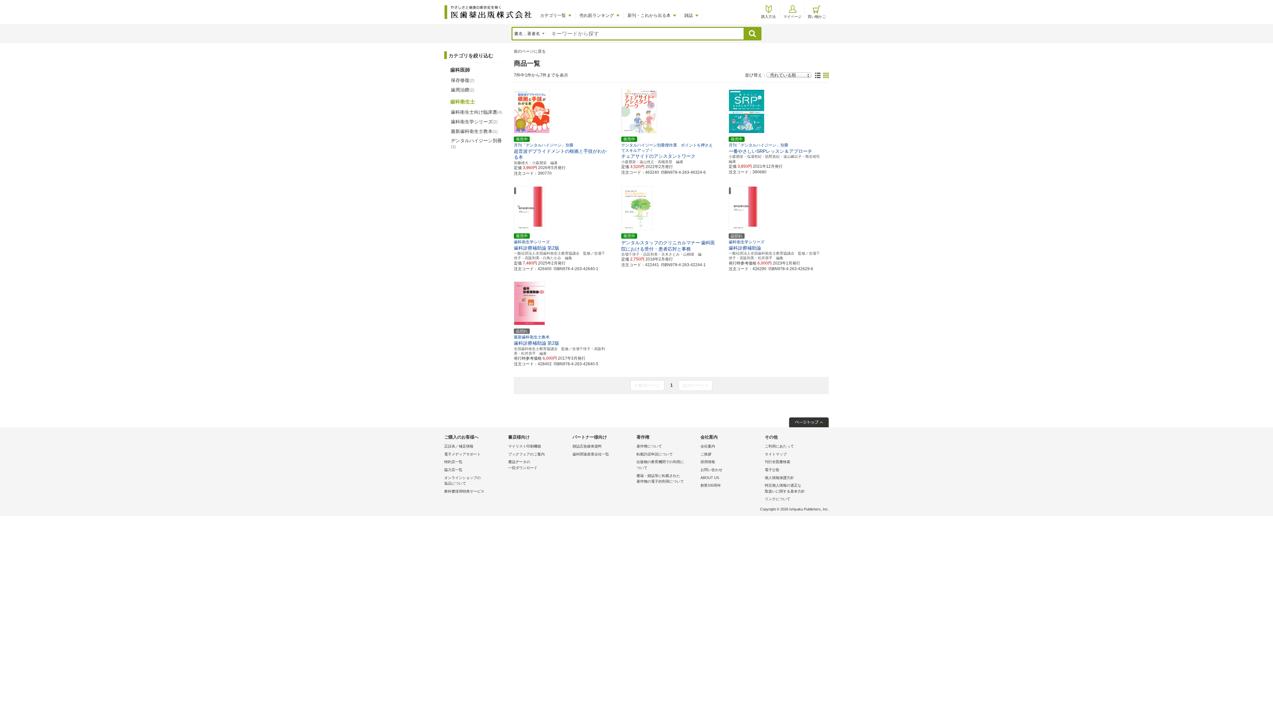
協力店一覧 (453, 470)
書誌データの (522, 465)
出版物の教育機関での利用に (660, 465)
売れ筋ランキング (596, 15)
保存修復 (462, 80)
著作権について (649, 446)
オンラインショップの (462, 481)
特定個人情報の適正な (785, 488)
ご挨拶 (705, 454)
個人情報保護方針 (779, 478)
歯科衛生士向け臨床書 (476, 112)
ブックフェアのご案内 (526, 454)
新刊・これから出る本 (649, 15)
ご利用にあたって (779, 446)
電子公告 (772, 470)
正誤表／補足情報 (458, 446)
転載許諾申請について (654, 454)
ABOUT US (709, 478)
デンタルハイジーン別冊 (476, 143)
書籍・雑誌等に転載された (660, 479)
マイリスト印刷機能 (524, 446)
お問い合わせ (711, 470)
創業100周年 (710, 485)
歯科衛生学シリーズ (474, 121)
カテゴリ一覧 (553, 15)
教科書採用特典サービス (464, 491)
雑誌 (688, 15)
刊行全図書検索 (777, 462)
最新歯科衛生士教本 (474, 131)
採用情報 (707, 462)
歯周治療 (462, 89)
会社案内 (707, 446)
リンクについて (777, 499)
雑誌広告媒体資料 (587, 446)
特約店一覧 (453, 462)
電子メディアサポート (462, 454)
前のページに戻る (530, 51)
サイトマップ (776, 454)
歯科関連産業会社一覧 (591, 454)
